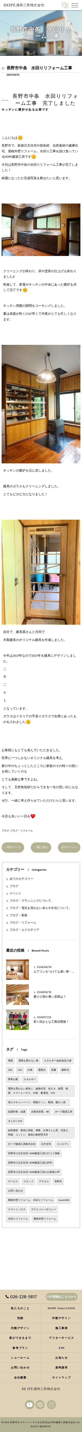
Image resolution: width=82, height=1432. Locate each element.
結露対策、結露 (17, 1112)
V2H (20, 1070)
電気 (10, 1061)
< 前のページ (13, 847)
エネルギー (29, 1079)
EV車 (30, 1070)
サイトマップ (61, 1377)
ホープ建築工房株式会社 (22, 1144)
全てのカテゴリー (21, 879)
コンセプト (62, 1144)
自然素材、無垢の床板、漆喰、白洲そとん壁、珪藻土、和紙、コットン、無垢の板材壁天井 (39, 1132)
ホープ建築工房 (63, 1112)
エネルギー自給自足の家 (58, 1061)
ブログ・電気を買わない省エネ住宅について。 (41, 908)
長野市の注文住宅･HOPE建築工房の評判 (30, 1163)
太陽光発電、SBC (40, 1112)
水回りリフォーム (18, 1219)
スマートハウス (17, 1210)
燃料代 (65, 1070)
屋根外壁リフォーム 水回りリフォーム (30, 1200)
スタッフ (28, 1181)
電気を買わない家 (28, 1061)
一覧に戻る (41, 847)
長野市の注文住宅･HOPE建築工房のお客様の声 (34, 1172)
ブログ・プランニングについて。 (32, 900)
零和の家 (13, 1079)
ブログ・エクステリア (24, 930)
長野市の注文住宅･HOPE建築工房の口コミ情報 (34, 1153)
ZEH (10, 1070)
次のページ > (69, 847)
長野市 (58, 1181)
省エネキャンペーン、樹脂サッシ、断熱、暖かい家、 (38, 1102)
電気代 (42, 1070)
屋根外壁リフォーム (44, 1219)
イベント (15, 893)
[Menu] (75, 5)
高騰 (53, 1070)
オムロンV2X (15, 1121)
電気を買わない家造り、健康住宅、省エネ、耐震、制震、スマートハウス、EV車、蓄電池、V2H (38, 1091)
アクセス (44, 1181)
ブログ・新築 (18, 915)
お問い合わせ (15, 1191)
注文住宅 (46, 1144)
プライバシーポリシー (43, 1210)
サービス (13, 1181)
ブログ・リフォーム (21, 830)
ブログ (5, 830)
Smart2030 (64, 1200)
